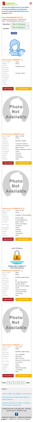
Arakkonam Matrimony (9, 19)
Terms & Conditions (23, 403)
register (21, 266)
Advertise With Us (8, 397)
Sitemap (5, 403)
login (15, 266)
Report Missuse (7, 399)
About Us (12, 403)
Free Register (17, 394)
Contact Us (26, 394)
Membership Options (22, 397)
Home (4, 394)
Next (28, 383)
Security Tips (17, 405)
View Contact (8, 89)
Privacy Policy (6, 405)
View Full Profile (23, 89)
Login (9, 394)
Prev (4, 383)
